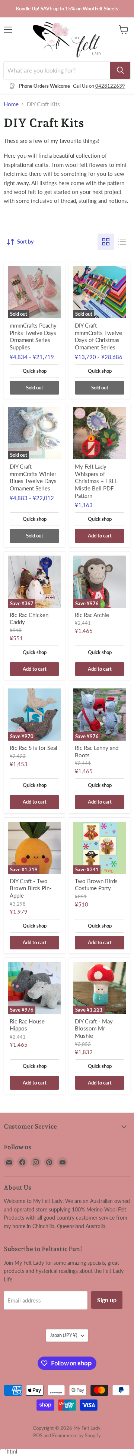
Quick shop (35, 371)
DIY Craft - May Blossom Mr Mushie (94, 1028)
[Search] (120, 70)
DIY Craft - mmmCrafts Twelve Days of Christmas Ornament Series (98, 336)
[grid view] (106, 242)
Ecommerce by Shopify (76, 1435)
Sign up (107, 1299)
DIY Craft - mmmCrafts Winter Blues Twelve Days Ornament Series (33, 477)
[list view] (122, 242)
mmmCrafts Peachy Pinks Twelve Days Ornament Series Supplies (33, 336)
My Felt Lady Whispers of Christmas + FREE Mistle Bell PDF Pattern (96, 481)
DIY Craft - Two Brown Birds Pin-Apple (31, 888)
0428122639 (110, 86)
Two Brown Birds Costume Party (96, 885)
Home (11, 104)
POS (37, 1435)
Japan (63, 1335)
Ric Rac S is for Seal (33, 747)
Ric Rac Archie (92, 614)
